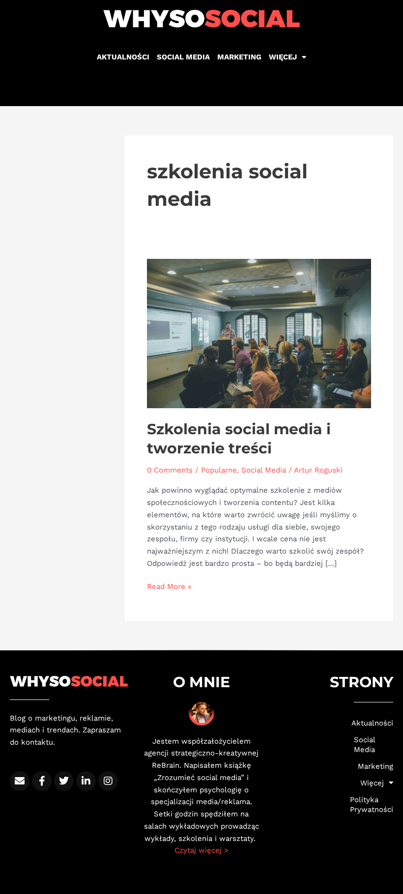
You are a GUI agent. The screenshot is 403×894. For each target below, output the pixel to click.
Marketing (239, 57)
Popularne (219, 470)
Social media (183, 57)
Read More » (169, 586)
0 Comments (170, 470)
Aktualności (123, 57)
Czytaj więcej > (201, 850)
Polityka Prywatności (373, 804)
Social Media (263, 470)
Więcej (283, 57)
